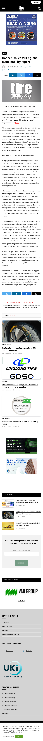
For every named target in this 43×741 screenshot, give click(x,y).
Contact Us (5, 622)
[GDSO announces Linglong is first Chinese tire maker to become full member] (21, 368)
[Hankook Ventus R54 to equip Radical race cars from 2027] (8, 526)
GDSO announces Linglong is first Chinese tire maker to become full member (20, 386)
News (4, 53)
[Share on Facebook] (29, 75)
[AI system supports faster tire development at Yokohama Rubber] (8, 503)
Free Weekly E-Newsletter (10, 634)
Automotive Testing (8, 698)
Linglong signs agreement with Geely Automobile (11, 306)
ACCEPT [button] (19, 736)
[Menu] (3, 8)
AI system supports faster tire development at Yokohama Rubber (27, 501)
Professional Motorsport (10, 710)
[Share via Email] (37, 75)
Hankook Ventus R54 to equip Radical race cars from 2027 (28, 524)
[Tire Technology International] (21, 8)
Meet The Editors (7, 626)
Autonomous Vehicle (9, 702)
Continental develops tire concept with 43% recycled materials (19, 349)
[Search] (39, 8)
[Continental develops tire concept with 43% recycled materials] (21, 331)
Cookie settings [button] (8, 736)
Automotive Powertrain (9, 706)
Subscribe (36, 2)
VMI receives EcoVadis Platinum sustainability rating (20, 422)
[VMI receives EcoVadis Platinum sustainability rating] (21, 405)
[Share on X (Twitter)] (21, 75)
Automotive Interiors (9, 694)
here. (17, 123)
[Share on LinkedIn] (13, 75)
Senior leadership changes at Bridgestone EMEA (31, 306)
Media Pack (5, 630)
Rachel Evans (13, 67)
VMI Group (21, 601)
